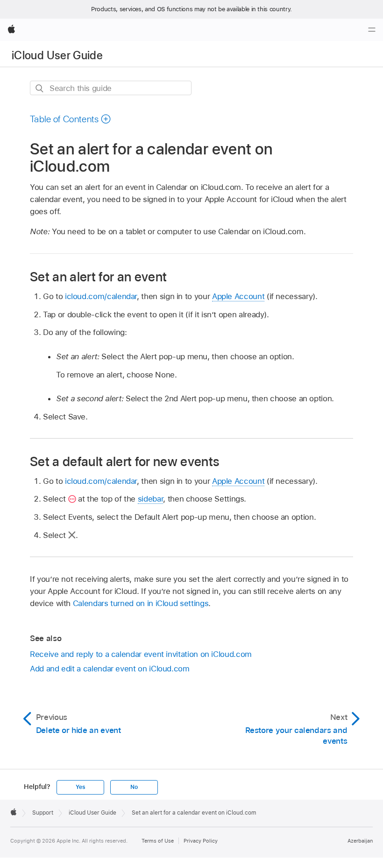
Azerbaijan (360, 840)
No (134, 787)
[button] (70, 119)
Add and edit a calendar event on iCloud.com (110, 668)
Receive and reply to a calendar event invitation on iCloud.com (141, 654)
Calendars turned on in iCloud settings (140, 603)
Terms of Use (158, 840)
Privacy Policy (201, 840)
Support (42, 812)
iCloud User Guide (57, 55)
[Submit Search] (40, 88)
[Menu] (372, 30)
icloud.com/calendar (101, 296)
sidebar (150, 498)
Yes (80, 787)
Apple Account (238, 296)
